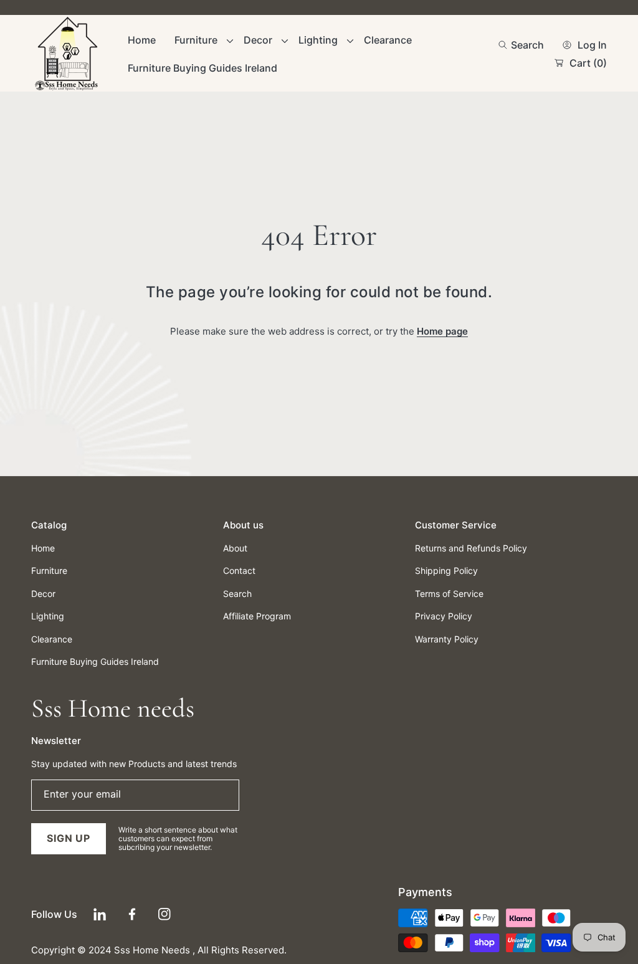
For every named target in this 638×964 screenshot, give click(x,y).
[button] (521, 45)
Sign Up (68, 838)
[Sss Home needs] (68, 54)
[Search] (506, 45)
